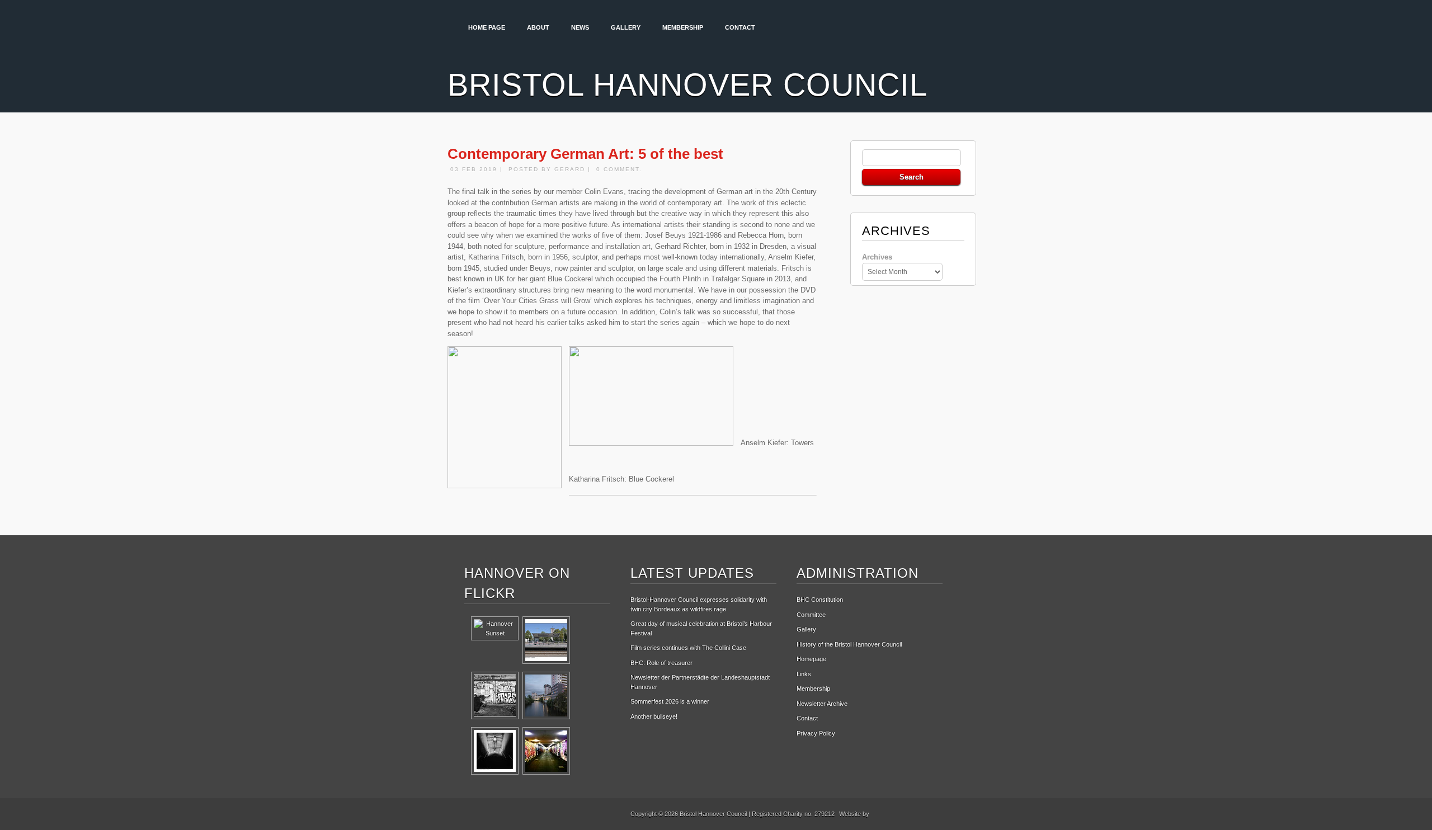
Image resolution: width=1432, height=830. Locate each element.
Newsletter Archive (822, 703)
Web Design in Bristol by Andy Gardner (912, 816)
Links (804, 674)
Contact (740, 27)
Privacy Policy (816, 733)
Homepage (811, 658)
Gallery (625, 27)
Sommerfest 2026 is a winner (669, 701)
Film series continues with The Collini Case (688, 647)
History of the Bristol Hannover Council (849, 644)
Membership (682, 27)
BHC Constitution (820, 599)
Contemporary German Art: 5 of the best (585, 153)
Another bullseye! (653, 716)
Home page (486, 27)
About (538, 27)
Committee (811, 614)
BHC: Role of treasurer (661, 662)
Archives (877, 257)
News (580, 27)
